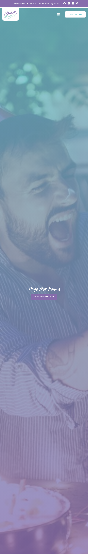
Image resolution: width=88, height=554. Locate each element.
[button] (57, 15)
